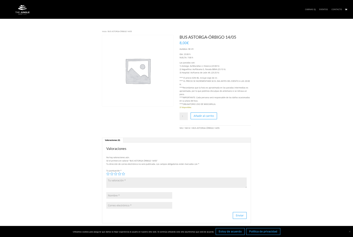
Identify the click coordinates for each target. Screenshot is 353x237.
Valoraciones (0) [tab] (112, 140)
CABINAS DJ (310, 9)
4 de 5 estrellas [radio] (119, 174)
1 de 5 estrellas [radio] (108, 174)
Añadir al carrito (204, 116)
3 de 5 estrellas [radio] (115, 174)
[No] (349, 231)
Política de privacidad (263, 231)
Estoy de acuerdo (230, 231)
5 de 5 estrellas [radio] (123, 174)
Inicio (104, 31)
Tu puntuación (113, 170)
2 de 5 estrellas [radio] (111, 174)
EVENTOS (323, 9)
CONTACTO (336, 9)
